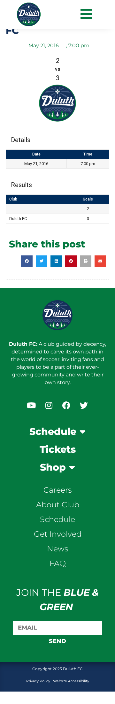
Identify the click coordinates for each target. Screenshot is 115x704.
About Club (57, 504)
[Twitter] (84, 405)
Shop (53, 467)
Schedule (52, 431)
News (57, 548)
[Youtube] (31, 405)
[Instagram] (49, 405)
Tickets (58, 449)
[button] (27, 261)
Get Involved (57, 534)
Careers (57, 490)
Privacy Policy (38, 681)
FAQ (58, 563)
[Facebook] (66, 405)
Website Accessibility (71, 681)
